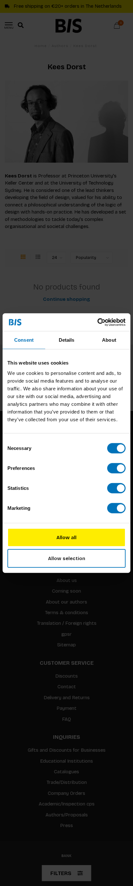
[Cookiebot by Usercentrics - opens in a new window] (97, 322)
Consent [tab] (24, 340)
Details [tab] (67, 340)
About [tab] (109, 340)
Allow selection (66, 558)
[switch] (116, 468)
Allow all (66, 537)
